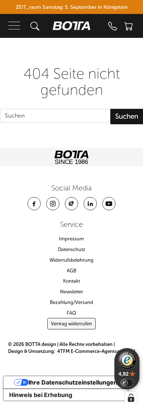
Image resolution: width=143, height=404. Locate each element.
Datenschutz (71, 249)
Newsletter (71, 291)
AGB (71, 270)
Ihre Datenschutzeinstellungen (73, 382)
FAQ (71, 313)
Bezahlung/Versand (71, 302)
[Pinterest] (71, 203)
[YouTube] (108, 203)
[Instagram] (52, 203)
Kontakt (71, 281)
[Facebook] (34, 203)
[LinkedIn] (90, 203)
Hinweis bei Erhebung (40, 394)
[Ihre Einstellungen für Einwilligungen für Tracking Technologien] (131, 398)
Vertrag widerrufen (71, 323)
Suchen (126, 116)
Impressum (71, 239)
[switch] (126, 383)
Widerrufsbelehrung (72, 260)
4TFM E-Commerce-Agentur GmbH (96, 351)
